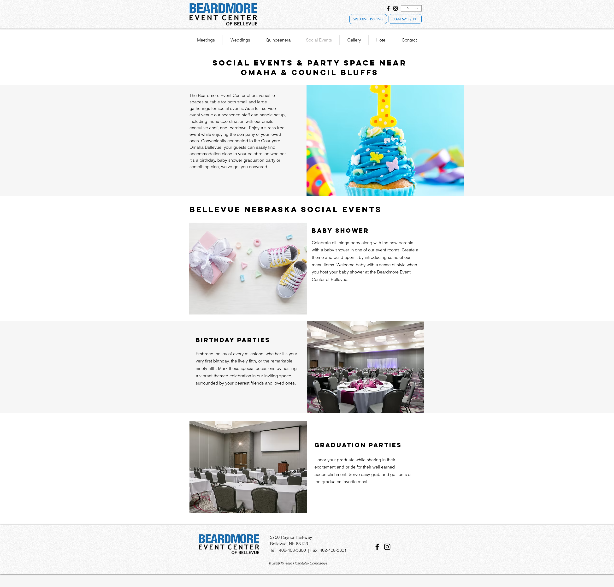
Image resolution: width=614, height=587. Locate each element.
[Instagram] (395, 8)
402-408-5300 (293, 550)
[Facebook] (388, 8)
